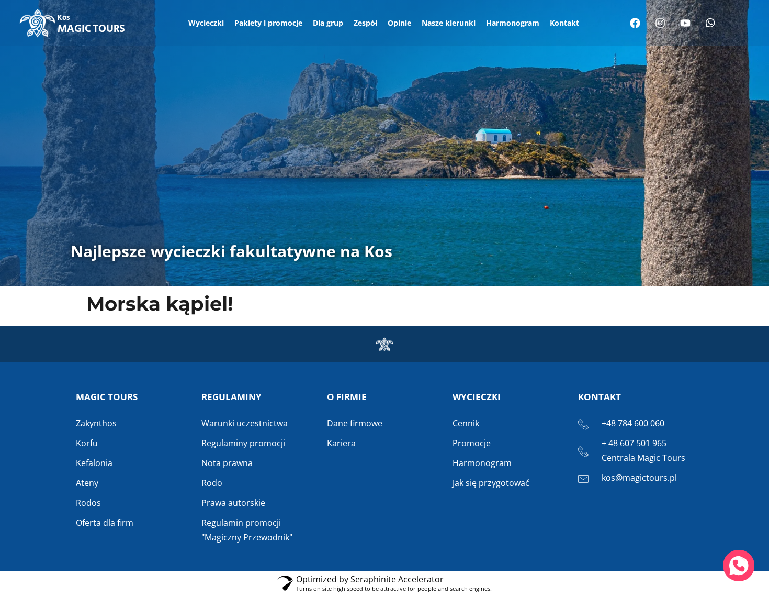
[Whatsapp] (710, 23)
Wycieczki (206, 23)
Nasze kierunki (449, 23)
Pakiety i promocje (268, 23)
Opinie (399, 23)
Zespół (365, 23)
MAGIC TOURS (91, 25)
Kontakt (564, 23)
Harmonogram (512, 23)
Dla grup (328, 23)
